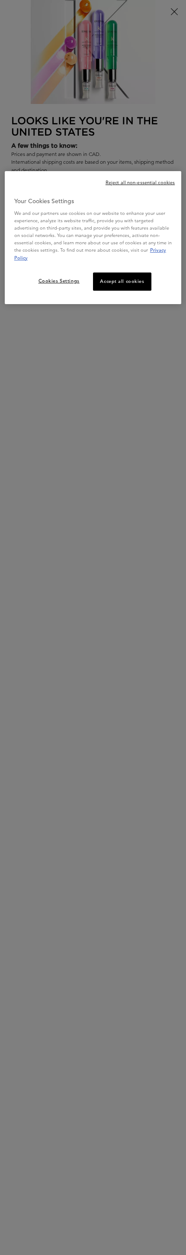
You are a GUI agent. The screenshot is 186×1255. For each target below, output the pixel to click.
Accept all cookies (122, 281)
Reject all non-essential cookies (140, 182)
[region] (93, 237)
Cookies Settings (59, 281)
